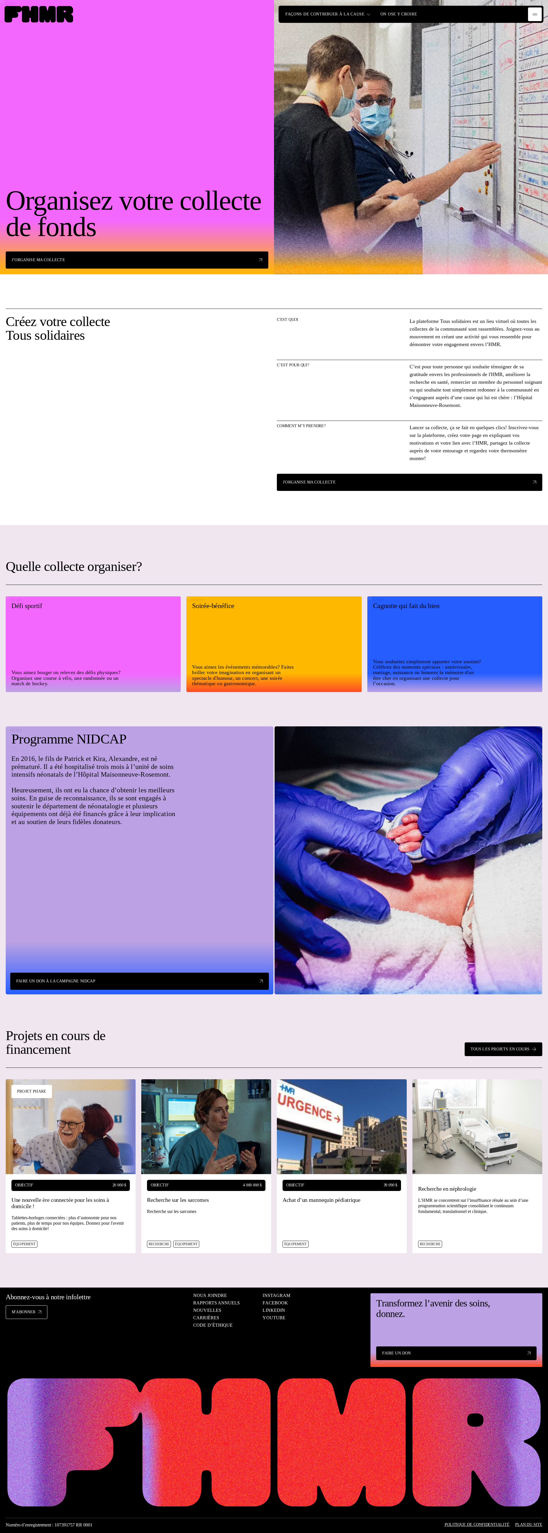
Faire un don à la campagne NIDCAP (55, 981)
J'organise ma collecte (309, 482)
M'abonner (24, 1312)
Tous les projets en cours (500, 1049)
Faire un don (396, 1353)
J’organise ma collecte (38, 260)
